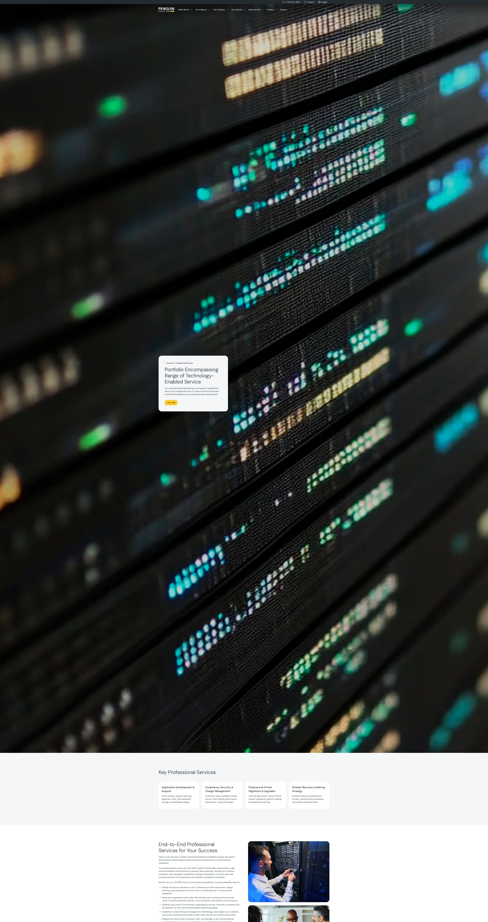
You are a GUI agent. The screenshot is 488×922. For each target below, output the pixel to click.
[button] (324, 2)
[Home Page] (167, 9)
